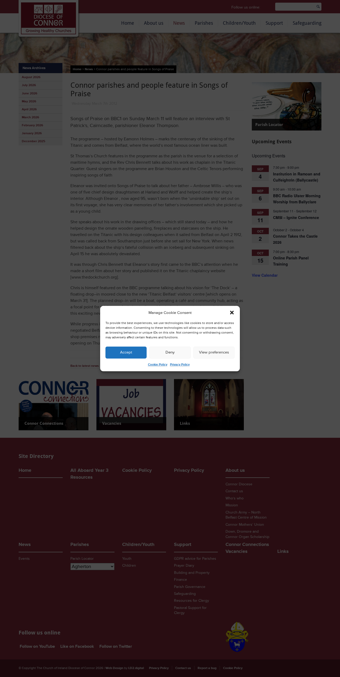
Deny (170, 352)
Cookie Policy (157, 365)
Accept (126, 352)
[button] (232, 312)
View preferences (214, 352)
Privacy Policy (180, 365)
